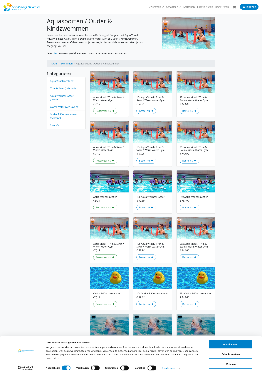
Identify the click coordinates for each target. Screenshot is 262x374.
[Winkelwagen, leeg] (234, 7)
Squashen (189, 6)
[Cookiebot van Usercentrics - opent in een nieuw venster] (25, 368)
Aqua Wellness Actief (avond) (62, 97)
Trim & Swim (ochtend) (63, 88)
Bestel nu (147, 111)
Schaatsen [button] (172, 6)
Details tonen (169, 368)
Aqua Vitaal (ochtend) (62, 81)
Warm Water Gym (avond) (64, 107)
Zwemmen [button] (155, 6)
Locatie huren (205, 6)
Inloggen (250, 6)
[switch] (95, 368)
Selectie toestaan (231, 354)
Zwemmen (67, 63)
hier (55, 53)
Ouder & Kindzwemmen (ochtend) (63, 116)
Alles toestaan (230, 344)
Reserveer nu (106, 111)
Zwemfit (54, 125)
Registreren (222, 6)
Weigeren (231, 364)
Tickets (53, 63)
